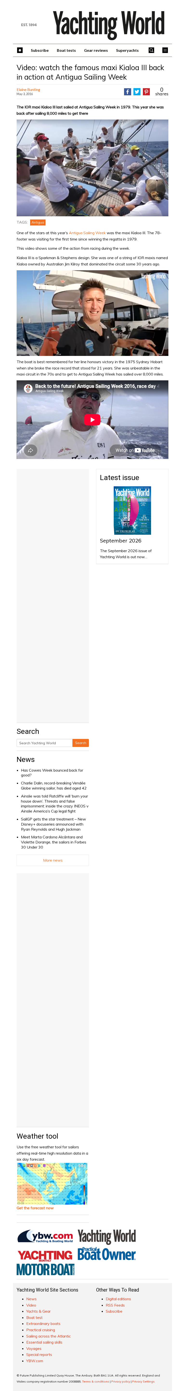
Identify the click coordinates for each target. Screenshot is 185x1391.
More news (53, 860)
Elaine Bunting (28, 89)
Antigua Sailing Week (87, 232)
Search (80, 743)
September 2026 (120, 540)
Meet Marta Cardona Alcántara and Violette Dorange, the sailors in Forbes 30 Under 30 (53, 842)
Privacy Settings (143, 1381)
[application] (92, 313)
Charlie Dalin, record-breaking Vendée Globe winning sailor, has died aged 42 (54, 785)
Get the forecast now (35, 1207)
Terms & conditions (95, 1381)
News (26, 759)
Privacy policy (120, 1381)
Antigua (38, 222)
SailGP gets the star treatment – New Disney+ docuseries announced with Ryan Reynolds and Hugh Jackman (53, 824)
